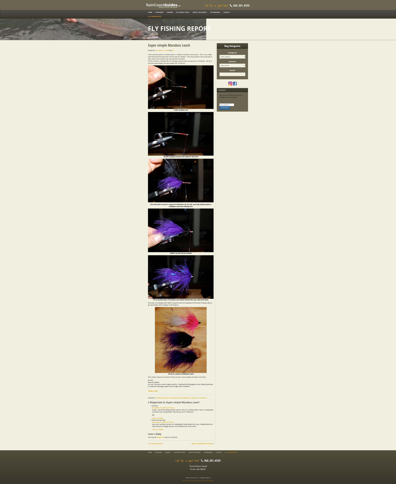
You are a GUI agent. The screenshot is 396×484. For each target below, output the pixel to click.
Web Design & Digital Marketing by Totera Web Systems (198, 480)
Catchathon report (156, 444)
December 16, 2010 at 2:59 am (163, 408)
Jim (172, 50)
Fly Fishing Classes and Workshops (167, 398)
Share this (153, 391)
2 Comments (202, 398)
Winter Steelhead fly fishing (202, 444)
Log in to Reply (157, 418)
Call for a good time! (227, 5)
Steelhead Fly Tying (188, 398)
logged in (160, 437)
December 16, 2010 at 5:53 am (163, 422)
